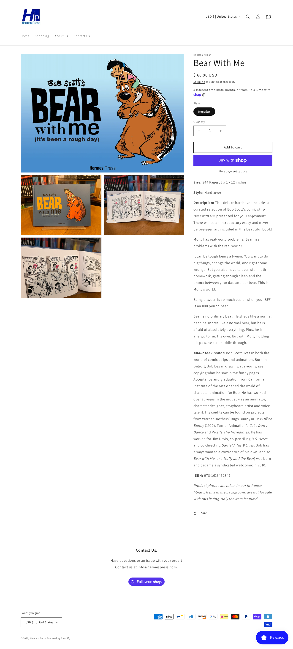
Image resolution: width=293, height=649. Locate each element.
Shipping (199, 81)
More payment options (233, 171)
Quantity (199, 122)
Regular (204, 112)
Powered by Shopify (58, 638)
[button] (248, 17)
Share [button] (203, 513)
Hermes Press (38, 638)
